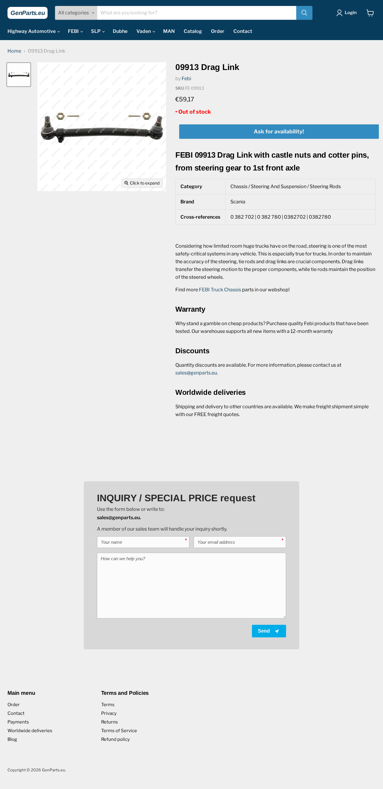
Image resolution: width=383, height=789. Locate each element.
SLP (96, 31)
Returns (109, 722)
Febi (186, 78)
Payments (18, 722)
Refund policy (115, 739)
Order (217, 31)
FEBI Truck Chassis (220, 290)
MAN (169, 31)
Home (14, 51)
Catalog (193, 31)
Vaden (144, 31)
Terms (108, 704)
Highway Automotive (32, 31)
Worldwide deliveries (29, 730)
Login (351, 12)
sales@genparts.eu (196, 373)
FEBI (74, 31)
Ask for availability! (279, 131)
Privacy (109, 713)
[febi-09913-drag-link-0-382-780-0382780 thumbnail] (19, 74)
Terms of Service (119, 730)
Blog (12, 739)
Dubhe (120, 31)
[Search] (304, 13)
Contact (242, 31)
